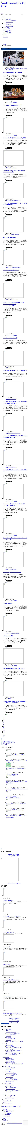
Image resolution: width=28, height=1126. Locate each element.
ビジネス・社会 (7, 19)
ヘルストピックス (10, 1067)
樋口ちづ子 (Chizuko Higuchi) (13, 267)
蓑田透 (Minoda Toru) (11, 399)
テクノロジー (9, 22)
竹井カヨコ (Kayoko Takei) (12, 234)
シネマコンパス (10, 1085)
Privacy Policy (6, 1115)
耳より (5, 35)
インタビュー (9, 1096)
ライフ (5, 23)
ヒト (4, 34)
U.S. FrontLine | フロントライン (14, 1123)
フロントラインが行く (11, 1074)
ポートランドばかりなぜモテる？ (14, 1050)
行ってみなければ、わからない (11, 270)
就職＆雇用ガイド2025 (8, 932)
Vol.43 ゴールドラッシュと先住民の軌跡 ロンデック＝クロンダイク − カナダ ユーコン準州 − (13, 304)
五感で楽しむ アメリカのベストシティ (12, 1013)
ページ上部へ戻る (5, 1023)
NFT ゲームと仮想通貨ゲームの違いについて (14, 668)
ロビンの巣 (9, 1086)
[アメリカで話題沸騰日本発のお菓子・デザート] (8, 795)
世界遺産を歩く (10, 1081)
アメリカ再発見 (10, 1075)
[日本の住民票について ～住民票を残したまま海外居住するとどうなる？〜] (8, 814)
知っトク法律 (9, 1045)
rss (4, 1118)
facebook (5, 1120)
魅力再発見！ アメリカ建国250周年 (12, 916)
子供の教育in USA (10, 1062)
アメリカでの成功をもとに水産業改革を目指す (14, 138)
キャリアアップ (10, 1098)
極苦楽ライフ (9, 1051)
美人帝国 (8, 1069)
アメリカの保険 (10, 1046)
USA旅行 (8, 31)
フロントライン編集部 (11, 102)
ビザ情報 (8, 24)
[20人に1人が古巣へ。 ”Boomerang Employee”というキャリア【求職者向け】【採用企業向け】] (8, 766)
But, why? (8, 1040)
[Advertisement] (14, 10)
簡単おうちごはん (10, 1089)
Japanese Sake (6, 964)
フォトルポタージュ (11, 1078)
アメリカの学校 (10, 1061)
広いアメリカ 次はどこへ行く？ (14, 1053)
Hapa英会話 (9, 1058)
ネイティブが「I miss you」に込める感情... (16, 803)
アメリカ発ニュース (11, 1034)
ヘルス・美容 (6, 28)
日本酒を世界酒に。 (8, 603)
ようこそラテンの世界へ (12, 1079)
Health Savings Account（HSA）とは (12, 572)
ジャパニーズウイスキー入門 (10, 338)
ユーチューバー (7, 995)
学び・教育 (6, 27)
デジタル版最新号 (7, 1113)
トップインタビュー (11, 20)
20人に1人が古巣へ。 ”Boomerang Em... (15, 768)
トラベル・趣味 (7, 30)
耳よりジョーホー (7, 1100)
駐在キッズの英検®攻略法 (9, 237)
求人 (4, 1102)
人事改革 (8, 1036)
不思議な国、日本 (10, 1038)
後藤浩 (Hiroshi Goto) (11, 167)
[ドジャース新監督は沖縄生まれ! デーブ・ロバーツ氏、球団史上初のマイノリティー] (8, 787)
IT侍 (7, 1030)
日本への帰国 (9, 26)
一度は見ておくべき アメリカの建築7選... (16, 754)
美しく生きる (6, 947)
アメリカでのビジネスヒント (13, 1033)
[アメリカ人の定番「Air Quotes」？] (8, 808)
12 (4, 731)
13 (4, 732)
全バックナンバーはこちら (14, 883)
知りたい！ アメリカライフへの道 (14, 1063)
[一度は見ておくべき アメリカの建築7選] (8, 753)
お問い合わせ (6, 1114)
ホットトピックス (7, 1103)
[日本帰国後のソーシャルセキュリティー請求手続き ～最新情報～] (8, 759)
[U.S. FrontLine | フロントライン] (14, 6)
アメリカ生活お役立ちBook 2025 (11, 980)
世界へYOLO (9, 1077)
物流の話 (8, 1037)
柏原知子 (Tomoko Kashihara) (13, 200)
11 (4, 730)
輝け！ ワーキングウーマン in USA (14, 1041)
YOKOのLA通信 (10, 1059)
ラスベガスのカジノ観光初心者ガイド (12, 105)
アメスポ (8, 1091)
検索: (2, 14)
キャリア (5, 37)
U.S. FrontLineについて (8, 1110)
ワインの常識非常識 (11, 1087)
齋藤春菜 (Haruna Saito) (11, 299)
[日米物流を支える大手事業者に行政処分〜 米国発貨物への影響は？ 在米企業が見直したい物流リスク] (8, 780)
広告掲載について (7, 1111)
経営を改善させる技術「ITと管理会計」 (13, 72)
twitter (4, 1119)
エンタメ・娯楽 (7, 32)
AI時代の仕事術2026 (8, 900)
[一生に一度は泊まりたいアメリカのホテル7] (8, 772)
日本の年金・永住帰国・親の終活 (14, 1047)
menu (2, 13)
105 (4, 735)
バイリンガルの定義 (8, 636)
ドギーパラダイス (10, 1049)
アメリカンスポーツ (11, 1095)
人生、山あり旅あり (11, 1073)
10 (4, 728)
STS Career (8, 367)
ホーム (5, 1109)
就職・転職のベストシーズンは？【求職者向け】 (15, 370)
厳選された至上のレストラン (13, 1090)
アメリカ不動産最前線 (11, 1054)
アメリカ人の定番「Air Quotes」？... (15, 809)
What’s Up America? (11, 1032)
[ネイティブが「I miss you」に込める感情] (8, 802)
